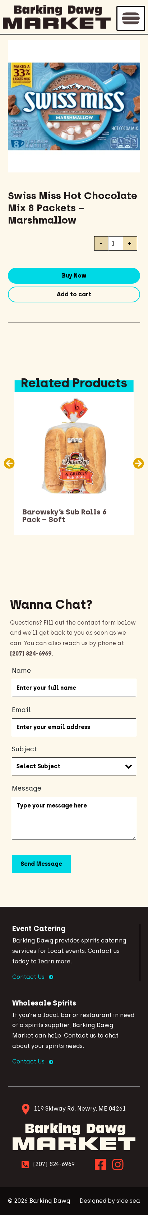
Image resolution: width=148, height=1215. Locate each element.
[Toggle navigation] (130, 18)
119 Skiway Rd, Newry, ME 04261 (80, 1108)
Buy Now (74, 275)
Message (26, 788)
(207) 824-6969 (54, 1164)
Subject (24, 749)
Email (21, 710)
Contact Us (29, 976)
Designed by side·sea (109, 1200)
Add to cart (74, 294)
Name (21, 670)
